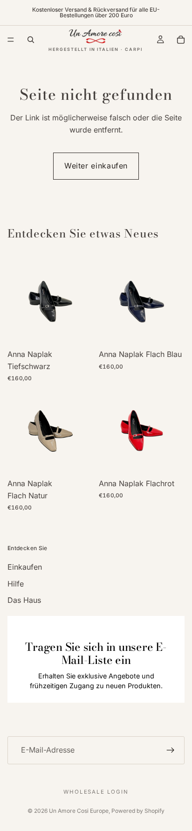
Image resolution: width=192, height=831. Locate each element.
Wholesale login (96, 792)
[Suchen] (31, 39)
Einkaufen (24, 567)
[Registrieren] (170, 750)
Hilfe (15, 583)
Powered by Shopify (138, 810)
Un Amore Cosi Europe (79, 810)
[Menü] (10, 39)
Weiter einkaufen (96, 165)
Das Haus (24, 600)
